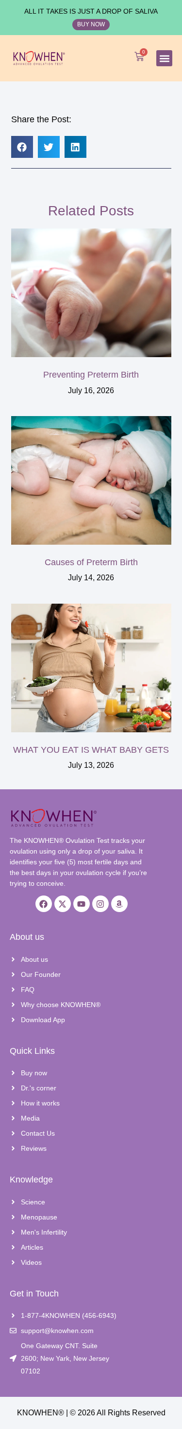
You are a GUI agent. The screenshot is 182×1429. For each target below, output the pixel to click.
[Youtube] (81, 904)
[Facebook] (43, 904)
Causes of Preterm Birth (91, 562)
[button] (164, 58)
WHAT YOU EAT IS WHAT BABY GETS (91, 750)
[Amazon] (119, 904)
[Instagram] (100, 904)
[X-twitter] (62, 904)
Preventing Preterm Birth (91, 375)
